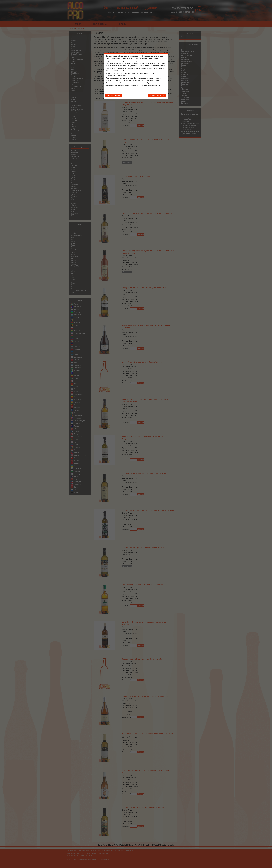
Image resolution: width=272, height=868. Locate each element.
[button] (113, 95)
